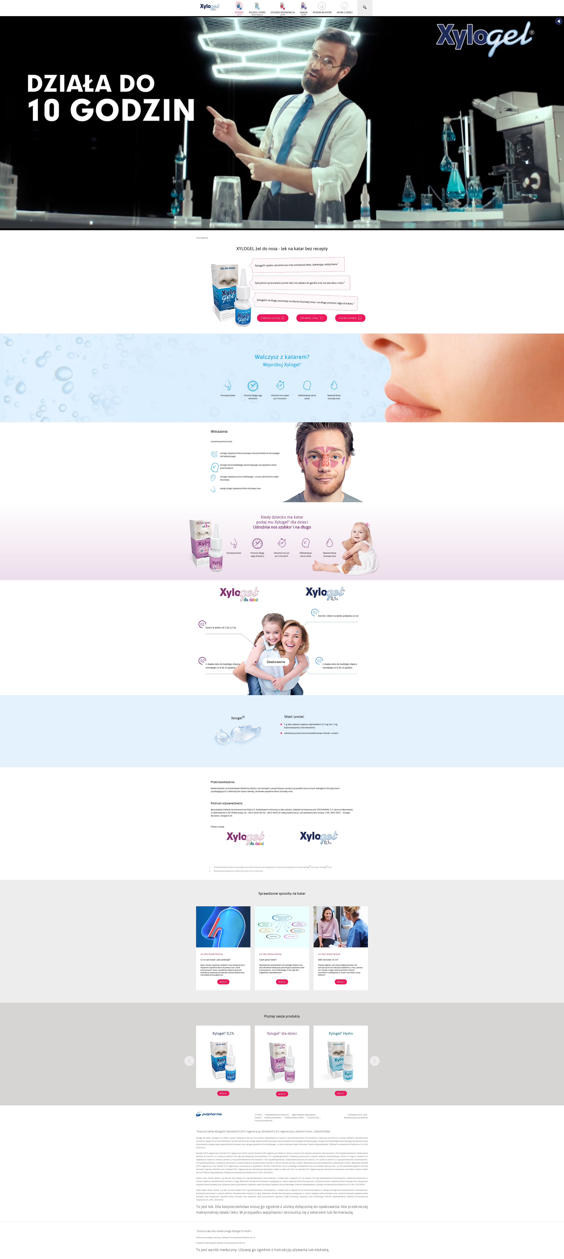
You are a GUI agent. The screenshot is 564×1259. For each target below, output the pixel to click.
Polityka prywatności (272, 1118)
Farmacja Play (313, 1118)
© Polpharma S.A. (355, 1115)
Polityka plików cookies (294, 1118)
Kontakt (258, 1118)
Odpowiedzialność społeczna (277, 1115)
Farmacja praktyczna (263, 1120)
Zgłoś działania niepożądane (303, 1115)
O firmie (258, 1115)
